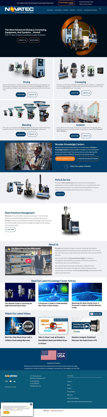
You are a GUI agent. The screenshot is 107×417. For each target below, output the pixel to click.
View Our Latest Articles (80, 166)
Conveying (80, 82)
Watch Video (34, 40)
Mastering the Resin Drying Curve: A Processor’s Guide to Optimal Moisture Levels (86, 305)
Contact (79, 10)
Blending (26, 124)
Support (72, 10)
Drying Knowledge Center (65, 158)
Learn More (21, 94)
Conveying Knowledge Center (88, 158)
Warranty (69, 395)
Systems (65, 10)
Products (50, 10)
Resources (58, 10)
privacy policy (27, 407)
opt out (15, 408)
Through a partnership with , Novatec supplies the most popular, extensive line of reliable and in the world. (26, 128)
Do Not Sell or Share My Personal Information (79, 401)
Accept (6, 412)
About (68, 385)
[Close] (31, 404)
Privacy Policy (71, 391)
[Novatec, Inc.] (19, 12)
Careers (69, 388)
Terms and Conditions (73, 398)
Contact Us (22, 40)
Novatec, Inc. (9, 387)
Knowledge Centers (90, 10)
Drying (26, 82)
